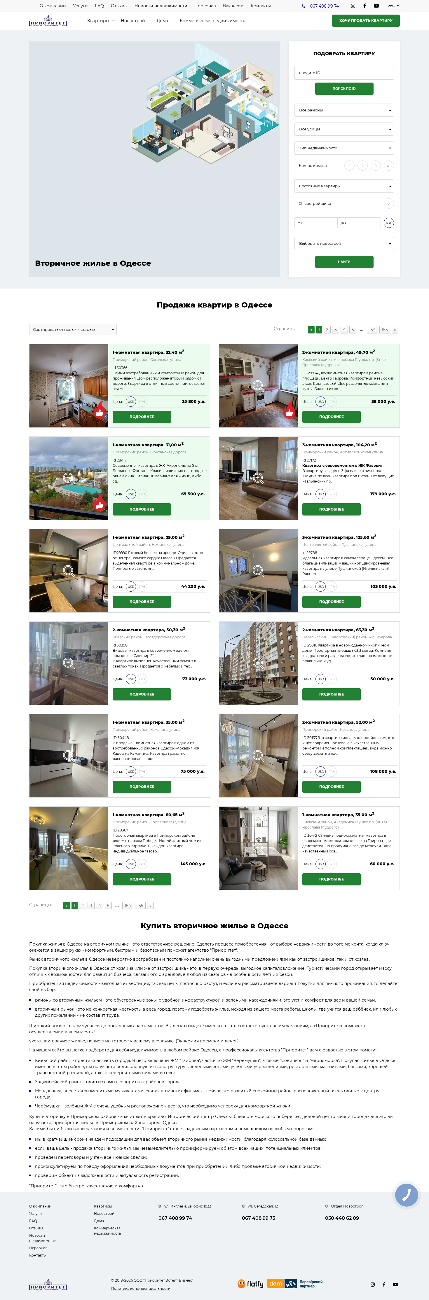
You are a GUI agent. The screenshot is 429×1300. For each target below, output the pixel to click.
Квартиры (98, 20)
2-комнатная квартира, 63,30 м (338, 629)
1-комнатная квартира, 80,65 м (148, 814)
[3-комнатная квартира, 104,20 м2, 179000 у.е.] (258, 478)
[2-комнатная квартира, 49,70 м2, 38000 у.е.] (258, 385)
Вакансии (233, 5)
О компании (53, 5)
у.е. (389, 223)
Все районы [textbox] (311, 110)
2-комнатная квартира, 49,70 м (338, 352)
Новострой (133, 20)
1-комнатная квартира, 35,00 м (148, 722)
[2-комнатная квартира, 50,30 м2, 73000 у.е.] (68, 663)
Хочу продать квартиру (366, 20)
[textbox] (344, 243)
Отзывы (119, 5)
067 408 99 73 (258, 1218)
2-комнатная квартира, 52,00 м (338, 722)
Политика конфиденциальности (140, 1288)
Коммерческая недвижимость (212, 20)
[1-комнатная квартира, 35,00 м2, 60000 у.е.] (258, 848)
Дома (162, 20)
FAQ (99, 5)
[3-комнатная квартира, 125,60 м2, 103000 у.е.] (258, 570)
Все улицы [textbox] (309, 129)
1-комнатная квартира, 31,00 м (148, 444)
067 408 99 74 (324, 6)
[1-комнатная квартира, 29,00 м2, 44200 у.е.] (68, 570)
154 (372, 329)
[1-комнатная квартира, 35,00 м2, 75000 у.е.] (68, 755)
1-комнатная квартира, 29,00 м (148, 537)
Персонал (205, 5)
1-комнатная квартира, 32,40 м (148, 352)
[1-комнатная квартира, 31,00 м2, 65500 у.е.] (68, 478)
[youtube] (376, 5)
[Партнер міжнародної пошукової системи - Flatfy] (250, 1283)
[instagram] (353, 5)
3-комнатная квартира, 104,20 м (339, 444)
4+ (389, 166)
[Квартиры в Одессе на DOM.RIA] (295, 1284)
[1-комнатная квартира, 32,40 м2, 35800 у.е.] (68, 385)
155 (385, 329)
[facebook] (364, 5)
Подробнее (142, 417)
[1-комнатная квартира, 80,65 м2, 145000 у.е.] (68, 848)
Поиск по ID (344, 89)
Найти (344, 262)
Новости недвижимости (161, 5)
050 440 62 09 (342, 1218)
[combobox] (344, 110)
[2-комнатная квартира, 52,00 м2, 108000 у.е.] (258, 755)
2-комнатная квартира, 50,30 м (149, 629)
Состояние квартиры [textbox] (320, 186)
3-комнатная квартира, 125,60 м (339, 537)
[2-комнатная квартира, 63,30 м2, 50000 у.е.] (258, 663)
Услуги (80, 5)
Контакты (261, 5)
